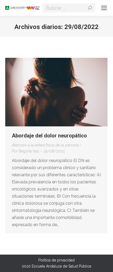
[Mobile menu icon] (104, 8)
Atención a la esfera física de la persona (45, 145)
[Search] (90, 7)
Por (25, 151)
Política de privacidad (56, 260)
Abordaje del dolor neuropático (49, 135)
